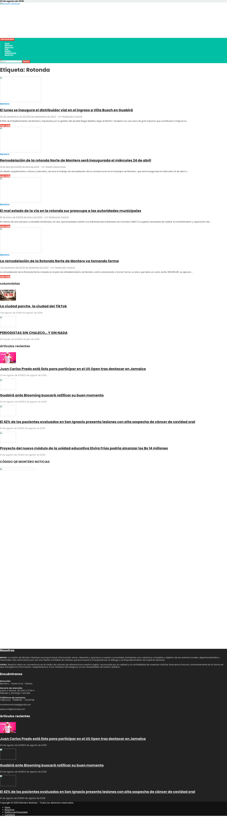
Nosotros (9, 55)
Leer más (5, 125)
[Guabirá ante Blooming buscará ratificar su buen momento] (8, 388)
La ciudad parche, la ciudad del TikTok (33, 306)
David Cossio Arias (56, 166)
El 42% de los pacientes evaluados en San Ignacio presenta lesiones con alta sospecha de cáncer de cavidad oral (97, 422)
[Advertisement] (71, 21)
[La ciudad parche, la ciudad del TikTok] (8, 299)
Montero (9, 45)
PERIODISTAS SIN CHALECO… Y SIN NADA (34, 332)
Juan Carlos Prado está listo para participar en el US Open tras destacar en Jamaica (73, 369)
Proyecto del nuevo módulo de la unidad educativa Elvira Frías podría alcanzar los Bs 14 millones (84, 448)
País (7, 49)
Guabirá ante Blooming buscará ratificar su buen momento (52, 395)
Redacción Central (72, 116)
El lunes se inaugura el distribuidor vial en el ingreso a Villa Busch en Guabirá (66, 110)
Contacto (10, 814)
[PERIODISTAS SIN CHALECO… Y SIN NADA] (8, 326)
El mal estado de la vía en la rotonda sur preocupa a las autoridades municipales (70, 210)
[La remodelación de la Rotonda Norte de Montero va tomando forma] (113, 241)
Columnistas (10, 53)
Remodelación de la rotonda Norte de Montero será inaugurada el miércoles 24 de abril (75, 160)
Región (8, 51)
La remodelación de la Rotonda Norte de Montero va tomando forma (59, 261)
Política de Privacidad (16, 812)
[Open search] (1, 59)
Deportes (9, 47)
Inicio (7, 43)
